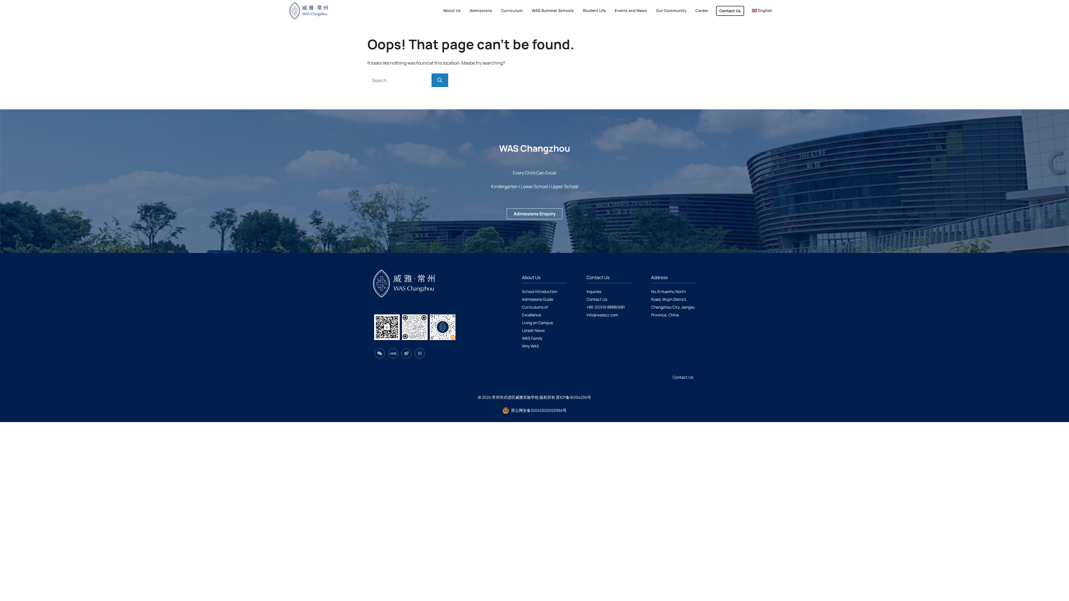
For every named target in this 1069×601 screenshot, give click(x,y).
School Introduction (539, 291)
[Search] (439, 80)
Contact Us (730, 10)
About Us (452, 10)
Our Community (671, 10)
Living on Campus (537, 322)
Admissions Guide (537, 299)
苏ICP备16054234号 (573, 397)
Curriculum (512, 10)
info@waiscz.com (602, 314)
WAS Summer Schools (553, 10)
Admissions (481, 10)
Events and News (631, 10)
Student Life (594, 10)
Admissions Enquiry (535, 214)
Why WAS (530, 346)
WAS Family (532, 338)
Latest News (533, 330)
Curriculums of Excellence (535, 310)
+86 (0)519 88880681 (606, 307)
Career (701, 10)
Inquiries (594, 291)
